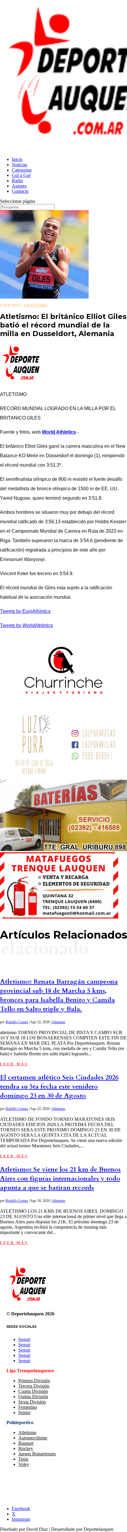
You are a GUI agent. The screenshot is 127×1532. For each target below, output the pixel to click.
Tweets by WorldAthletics (26, 625)
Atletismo (35, 305)
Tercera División (33, 1385)
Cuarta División (33, 1391)
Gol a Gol (21, 175)
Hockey (25, 1448)
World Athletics (59, 432)
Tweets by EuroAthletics (25, 611)
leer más (14, 1064)
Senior (24, 1412)
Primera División (34, 1380)
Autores (19, 185)
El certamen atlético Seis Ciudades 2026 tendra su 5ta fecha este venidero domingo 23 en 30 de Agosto (59, 1086)
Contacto (20, 191)
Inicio (17, 159)
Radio (17, 180)
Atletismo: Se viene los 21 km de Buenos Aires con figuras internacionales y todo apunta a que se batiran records (60, 1178)
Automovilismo (32, 1437)
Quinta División (33, 1396)
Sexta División (32, 1401)
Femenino (27, 1407)
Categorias (22, 169)
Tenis (23, 1459)
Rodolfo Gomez (17, 1022)
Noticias (19, 164)
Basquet (25, 1443)
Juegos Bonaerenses (37, 1453)
